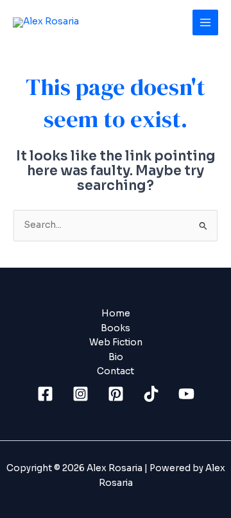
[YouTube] (186, 394)
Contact (115, 371)
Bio (115, 357)
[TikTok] (151, 394)
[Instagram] (81, 394)
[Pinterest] (116, 394)
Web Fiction (115, 342)
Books (115, 328)
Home (115, 313)
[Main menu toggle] (206, 23)
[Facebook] (45, 394)
